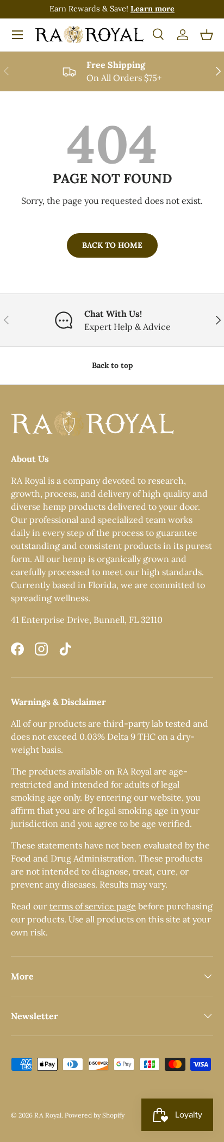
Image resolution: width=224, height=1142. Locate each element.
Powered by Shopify (95, 1115)
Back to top (112, 365)
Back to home (112, 245)
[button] (207, 35)
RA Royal (47, 1115)
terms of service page (92, 906)
